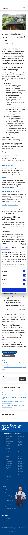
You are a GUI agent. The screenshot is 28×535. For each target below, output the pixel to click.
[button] (24, 7)
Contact (15, 531)
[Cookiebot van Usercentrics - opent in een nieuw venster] (20, 244)
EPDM (4, 177)
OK (14, 290)
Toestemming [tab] (5, 247)
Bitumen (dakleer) (7, 165)
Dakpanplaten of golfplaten (11, 191)
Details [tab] (14, 247)
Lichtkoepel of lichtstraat (10, 205)
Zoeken (4, 376)
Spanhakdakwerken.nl (12, 527)
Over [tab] (23, 247)
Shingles (5, 152)
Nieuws (6, 360)
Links (18, 531)
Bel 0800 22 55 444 (8, 355)
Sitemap (10, 531)
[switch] (24, 275)
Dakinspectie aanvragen (9, 352)
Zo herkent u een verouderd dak (10, 395)
